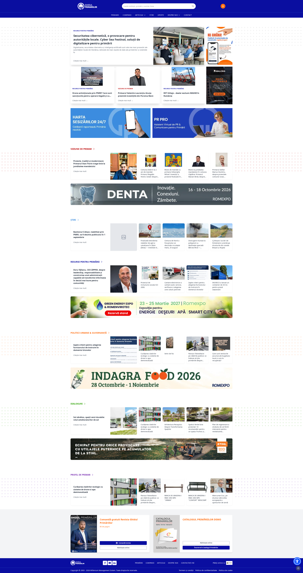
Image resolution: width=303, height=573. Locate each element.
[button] (297, 561)
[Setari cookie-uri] (298, 568)
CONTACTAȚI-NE (187, 563)
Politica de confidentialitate (206, 570)
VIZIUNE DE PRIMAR (81, 148)
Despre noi (173, 15)
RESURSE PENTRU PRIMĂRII (85, 261)
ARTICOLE (161, 563)
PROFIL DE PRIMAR (80, 474)
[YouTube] (110, 563)
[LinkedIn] (114, 563)
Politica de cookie (225, 570)
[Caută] (193, 6)
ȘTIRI (73, 219)
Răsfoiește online (123, 548)
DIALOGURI (77, 403)
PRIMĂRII (139, 563)
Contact (188, 15)
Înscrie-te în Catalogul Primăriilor (206, 548)
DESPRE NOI (173, 563)
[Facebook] (105, 563)
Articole (139, 15)
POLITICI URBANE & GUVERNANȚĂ (89, 332)
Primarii (115, 15)
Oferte (161, 15)
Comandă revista (125, 543)
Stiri (151, 15)
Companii (127, 15)
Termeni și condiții (186, 570)
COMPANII (150, 563)
